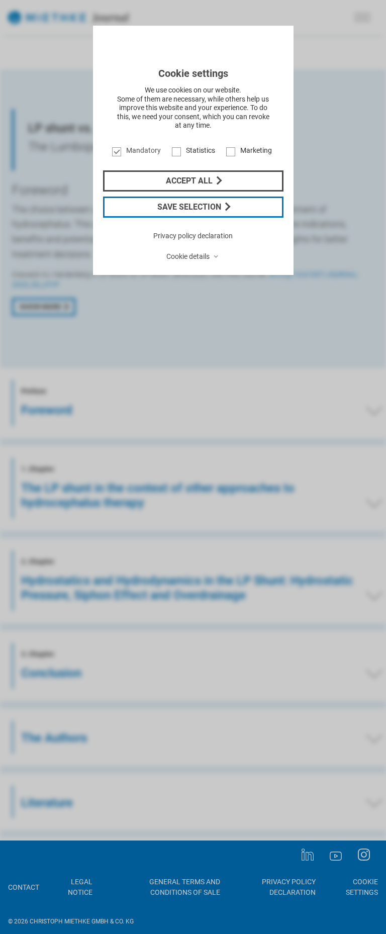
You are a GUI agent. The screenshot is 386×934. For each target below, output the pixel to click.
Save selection (190, 207)
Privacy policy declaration (193, 236)
